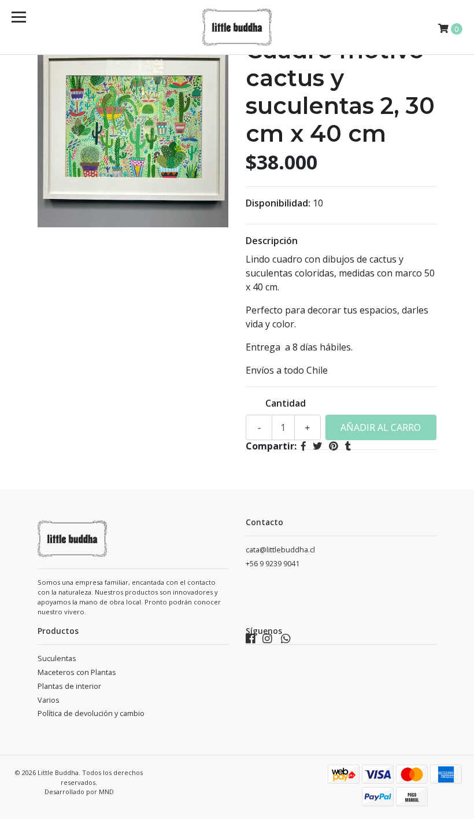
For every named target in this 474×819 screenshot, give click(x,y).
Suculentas (57, 658)
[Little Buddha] (237, 27)
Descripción (272, 240)
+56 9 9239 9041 (272, 564)
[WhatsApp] (286, 641)
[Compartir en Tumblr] (348, 446)
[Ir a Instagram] (267, 641)
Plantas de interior (69, 686)
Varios (49, 700)
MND (106, 791)
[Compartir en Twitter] (317, 446)
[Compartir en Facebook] (303, 446)
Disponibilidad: (278, 203)
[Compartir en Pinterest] (333, 446)
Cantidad (285, 403)
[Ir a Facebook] (250, 641)
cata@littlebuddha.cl (280, 550)
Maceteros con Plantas (77, 672)
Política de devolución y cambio (91, 713)
